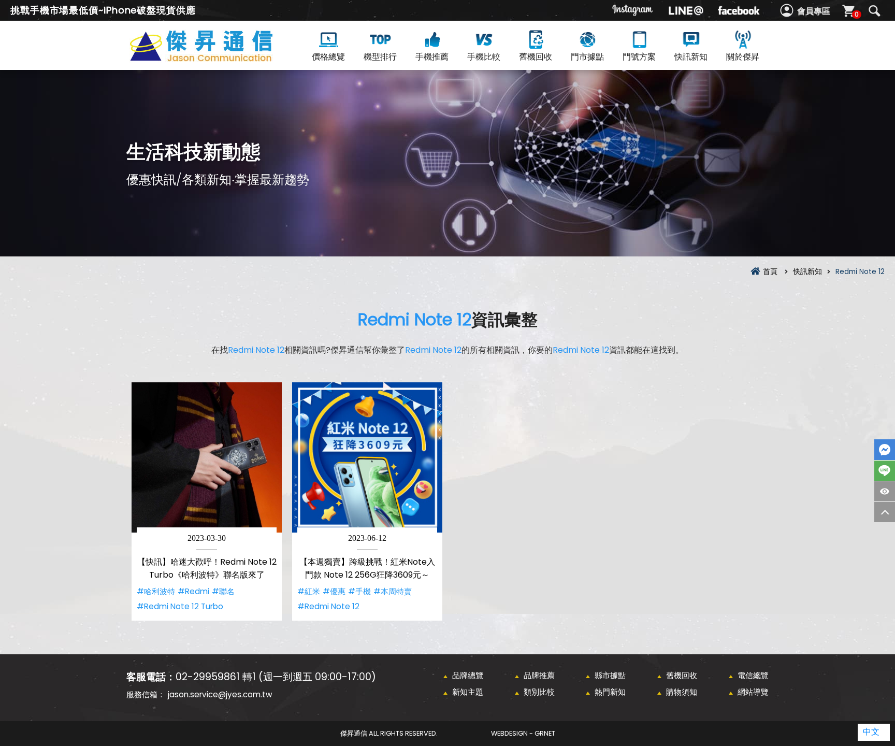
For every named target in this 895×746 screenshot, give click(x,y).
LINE (884, 471)
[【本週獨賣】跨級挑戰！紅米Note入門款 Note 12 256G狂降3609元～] (367, 457)
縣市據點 (610, 675)
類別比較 (539, 691)
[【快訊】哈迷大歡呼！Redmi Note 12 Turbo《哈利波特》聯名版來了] (207, 457)
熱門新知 (610, 691)
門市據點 (587, 57)
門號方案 (639, 57)
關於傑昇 (742, 57)
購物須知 (681, 691)
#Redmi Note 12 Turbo (180, 606)
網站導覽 (753, 691)
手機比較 (483, 57)
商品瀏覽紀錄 (884, 491)
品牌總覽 (467, 675)
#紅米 (308, 591)
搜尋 (874, 11)
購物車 (857, 14)
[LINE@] (686, 10)
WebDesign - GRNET (523, 733)
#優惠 (334, 591)
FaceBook (884, 449)
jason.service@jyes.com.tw (220, 694)
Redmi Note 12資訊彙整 (220, 58)
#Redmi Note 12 (328, 606)
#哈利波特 (156, 591)
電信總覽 (753, 675)
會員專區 (813, 11)
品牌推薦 (539, 675)
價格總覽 (328, 57)
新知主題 (467, 691)
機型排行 (380, 57)
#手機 (359, 591)
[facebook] (738, 10)
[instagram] (633, 10)
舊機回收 (535, 57)
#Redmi (193, 591)
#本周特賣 (392, 591)
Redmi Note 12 (414, 319)
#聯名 (223, 591)
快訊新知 (691, 57)
